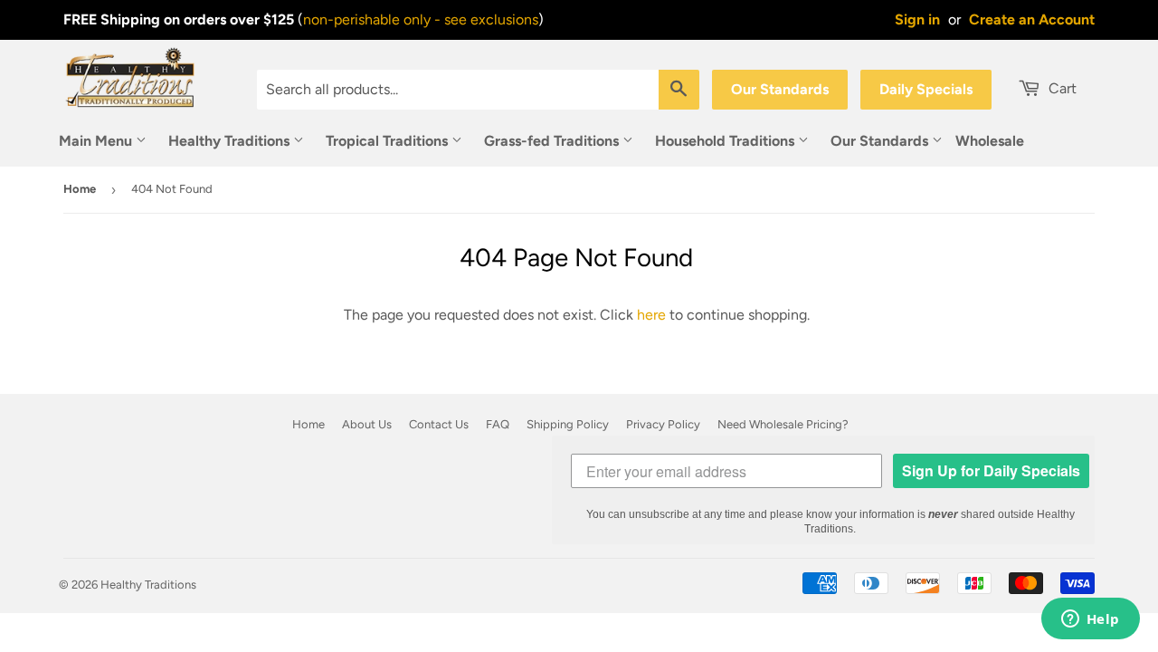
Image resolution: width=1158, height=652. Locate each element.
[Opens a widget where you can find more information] (1090, 620)
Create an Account (1032, 19)
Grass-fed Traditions (553, 140)
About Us (367, 424)
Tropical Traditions (388, 140)
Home (79, 189)
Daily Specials (926, 89)
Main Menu (97, 140)
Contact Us (439, 424)
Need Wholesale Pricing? (783, 424)
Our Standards (780, 89)
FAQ (497, 424)
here (651, 314)
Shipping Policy (568, 424)
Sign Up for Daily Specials (991, 470)
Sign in (917, 19)
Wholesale (989, 140)
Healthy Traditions (230, 140)
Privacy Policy (663, 424)
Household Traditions (726, 140)
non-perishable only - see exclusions (420, 19)
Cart (1061, 88)
